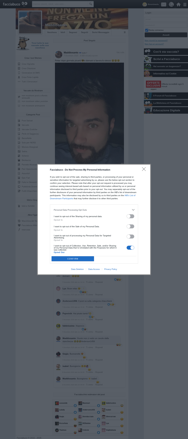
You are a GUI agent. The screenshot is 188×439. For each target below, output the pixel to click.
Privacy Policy (110, 269)
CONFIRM (72, 259)
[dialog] (94, 219)
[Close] (145, 170)
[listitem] (94, 209)
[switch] (130, 216)
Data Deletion (77, 269)
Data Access (94, 269)
